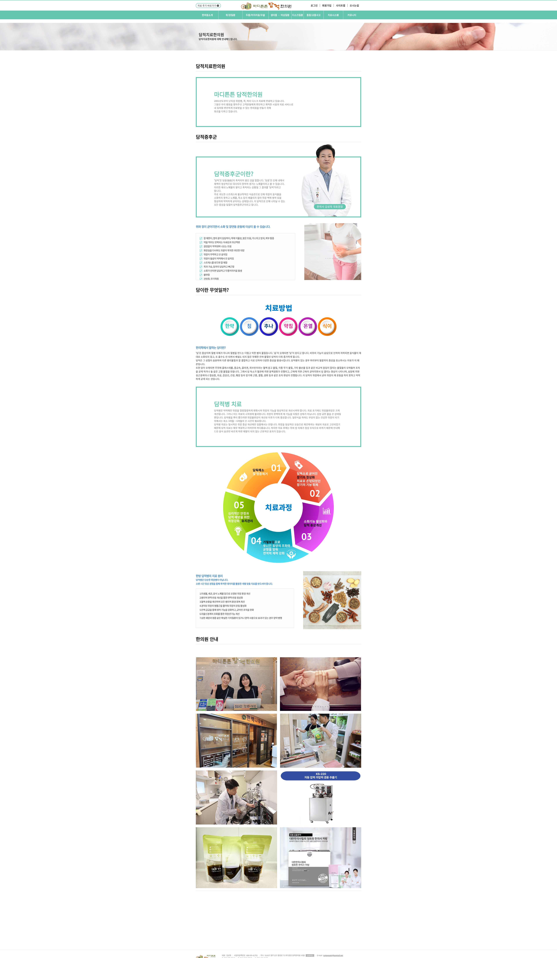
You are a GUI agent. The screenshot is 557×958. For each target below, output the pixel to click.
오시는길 (354, 5)
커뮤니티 (352, 15)
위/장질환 (230, 15)
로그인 (314, 5)
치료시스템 (333, 15)
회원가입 (326, 5)
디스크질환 (297, 15)
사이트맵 (340, 5)
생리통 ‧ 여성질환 (280, 15)
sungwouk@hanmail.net (333, 955)
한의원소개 (207, 15)
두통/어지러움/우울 (255, 15)
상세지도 (310, 955)
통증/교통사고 (314, 15)
